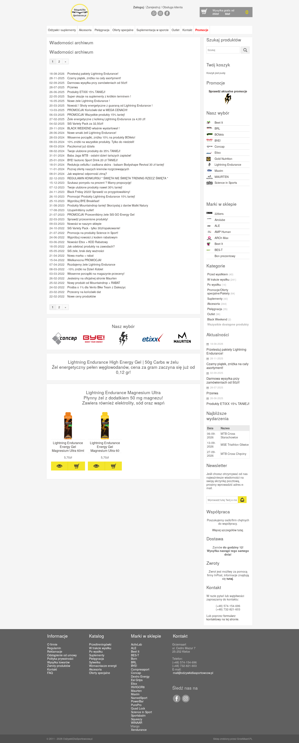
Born (134, 659)
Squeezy (136, 719)
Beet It (219, 122)
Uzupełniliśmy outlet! (80, 210)
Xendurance (139, 730)
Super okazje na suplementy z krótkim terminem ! (99, 96)
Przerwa (72, 87)
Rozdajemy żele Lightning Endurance (91, 264)
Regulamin (54, 648)
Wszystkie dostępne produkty (228, 324)
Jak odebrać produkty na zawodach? (91, 246)
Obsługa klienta (173, 7)
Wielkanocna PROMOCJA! (84, 260)
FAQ (50, 673)
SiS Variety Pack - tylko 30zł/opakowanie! (93, 228)
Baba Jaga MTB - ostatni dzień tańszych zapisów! (99, 155)
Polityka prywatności (60, 658)
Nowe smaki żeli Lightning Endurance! (91, 132)
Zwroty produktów (58, 666)
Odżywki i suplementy (62, 30)
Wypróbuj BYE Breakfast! (83, 201)
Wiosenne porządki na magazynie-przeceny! (95, 273)
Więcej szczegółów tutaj (227, 530)
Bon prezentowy (225, 256)
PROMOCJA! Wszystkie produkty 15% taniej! (96, 114)
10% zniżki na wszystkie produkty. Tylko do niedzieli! (100, 142)
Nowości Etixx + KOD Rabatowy (87, 242)
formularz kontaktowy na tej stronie (222, 617)
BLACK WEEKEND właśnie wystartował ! (93, 128)
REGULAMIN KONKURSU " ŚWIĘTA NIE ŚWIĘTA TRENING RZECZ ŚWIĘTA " (117, 178)
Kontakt (187, 30)
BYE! (218, 140)
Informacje (57, 636)
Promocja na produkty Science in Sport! (92, 233)
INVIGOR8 (138, 687)
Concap (220, 146)
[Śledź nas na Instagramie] (185, 701)
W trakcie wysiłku (221, 279)
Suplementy (217, 299)
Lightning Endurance (228, 164)
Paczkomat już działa (81, 146)
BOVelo (219, 134)
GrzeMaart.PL (244, 738)
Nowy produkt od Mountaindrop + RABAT (93, 282)
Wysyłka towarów (58, 662)
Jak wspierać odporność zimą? (87, 173)
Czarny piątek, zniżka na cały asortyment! (94, 78)
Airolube (220, 220)
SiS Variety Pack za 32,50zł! (85, 123)
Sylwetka (94, 662)
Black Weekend (219, 319)
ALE (217, 226)
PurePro (136, 705)
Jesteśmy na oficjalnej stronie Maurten (92, 278)
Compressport (140, 669)
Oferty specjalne (122, 30)
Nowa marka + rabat (80, 255)
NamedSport (139, 698)
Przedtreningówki (100, 644)
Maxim (219, 171)
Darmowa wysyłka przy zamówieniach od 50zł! (97, 82)
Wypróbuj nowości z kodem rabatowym (92, 237)
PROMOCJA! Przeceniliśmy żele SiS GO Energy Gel (100, 214)
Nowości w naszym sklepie (84, 223)
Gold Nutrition (223, 159)
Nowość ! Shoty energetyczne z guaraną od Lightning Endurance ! (110, 105)
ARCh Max (221, 238)
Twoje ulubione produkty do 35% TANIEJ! (93, 151)
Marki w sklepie (146, 636)
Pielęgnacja (102, 30)
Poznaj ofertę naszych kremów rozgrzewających (98, 169)
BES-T (219, 250)
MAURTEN (222, 177)
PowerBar (137, 701)
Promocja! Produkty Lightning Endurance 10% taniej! (101, 196)
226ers (219, 214)
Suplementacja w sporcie (152, 30)
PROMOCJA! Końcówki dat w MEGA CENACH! (97, 110)
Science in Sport (141, 712)
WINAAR (136, 723)
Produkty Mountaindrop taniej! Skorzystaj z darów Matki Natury (107, 205)
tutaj (230, 578)
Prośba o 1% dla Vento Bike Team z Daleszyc (96, 287)
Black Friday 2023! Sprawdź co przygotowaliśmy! (98, 192)
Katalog (96, 636)
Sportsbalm (138, 715)
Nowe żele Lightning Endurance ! (88, 101)
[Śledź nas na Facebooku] (176, 701)
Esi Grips (137, 680)
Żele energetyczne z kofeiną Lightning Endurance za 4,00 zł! (106, 119)
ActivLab (136, 644)
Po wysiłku (216, 285)
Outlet (175, 30)
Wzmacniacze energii (103, 666)
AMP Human (223, 232)
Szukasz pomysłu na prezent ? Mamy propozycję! (99, 182)
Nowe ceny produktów (81, 296)
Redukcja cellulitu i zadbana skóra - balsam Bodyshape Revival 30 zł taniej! (115, 164)
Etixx (218, 152)
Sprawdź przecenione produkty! (87, 219)
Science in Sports (226, 183)
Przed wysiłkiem (220, 274)
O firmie (52, 644)
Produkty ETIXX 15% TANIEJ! (86, 92)
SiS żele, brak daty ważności (85, 251)
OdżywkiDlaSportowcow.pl (78, 738)
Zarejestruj (153, 7)
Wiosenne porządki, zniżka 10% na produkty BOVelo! (101, 137)
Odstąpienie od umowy (62, 655)
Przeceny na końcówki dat (84, 292)
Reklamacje (54, 651)
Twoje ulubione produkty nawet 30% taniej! (94, 187)
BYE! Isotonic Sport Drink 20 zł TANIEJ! (92, 160)
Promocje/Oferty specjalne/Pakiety (221, 291)
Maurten (136, 691)
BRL (217, 128)
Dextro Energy (140, 676)
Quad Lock (138, 708)
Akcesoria (85, 30)
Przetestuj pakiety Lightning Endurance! (92, 73)
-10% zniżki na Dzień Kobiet (85, 269)
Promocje (201, 30)
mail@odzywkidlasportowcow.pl (193, 673)
